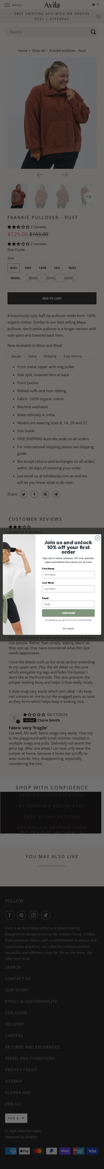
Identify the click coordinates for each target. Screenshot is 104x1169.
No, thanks (68, 628)
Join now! (68, 613)
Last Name (48, 582)
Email (45, 598)
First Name (48, 568)
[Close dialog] (97, 537)
